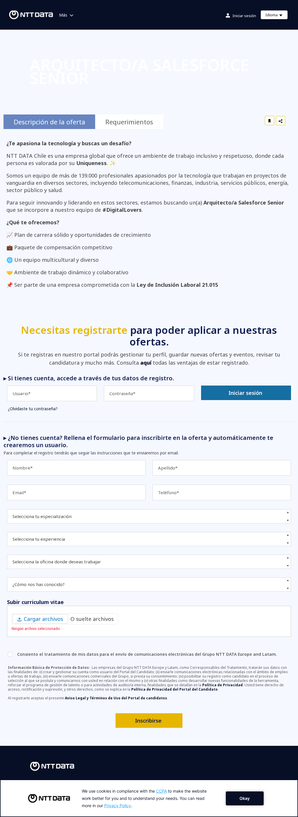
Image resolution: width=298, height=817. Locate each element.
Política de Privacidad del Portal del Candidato (174, 689)
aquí (145, 362)
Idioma (276, 15)
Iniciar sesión (244, 15)
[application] (149, 798)
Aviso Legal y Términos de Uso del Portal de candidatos (116, 698)
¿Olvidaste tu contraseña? (33, 408)
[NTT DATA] (52, 766)
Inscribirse (148, 720)
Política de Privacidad (222, 684)
